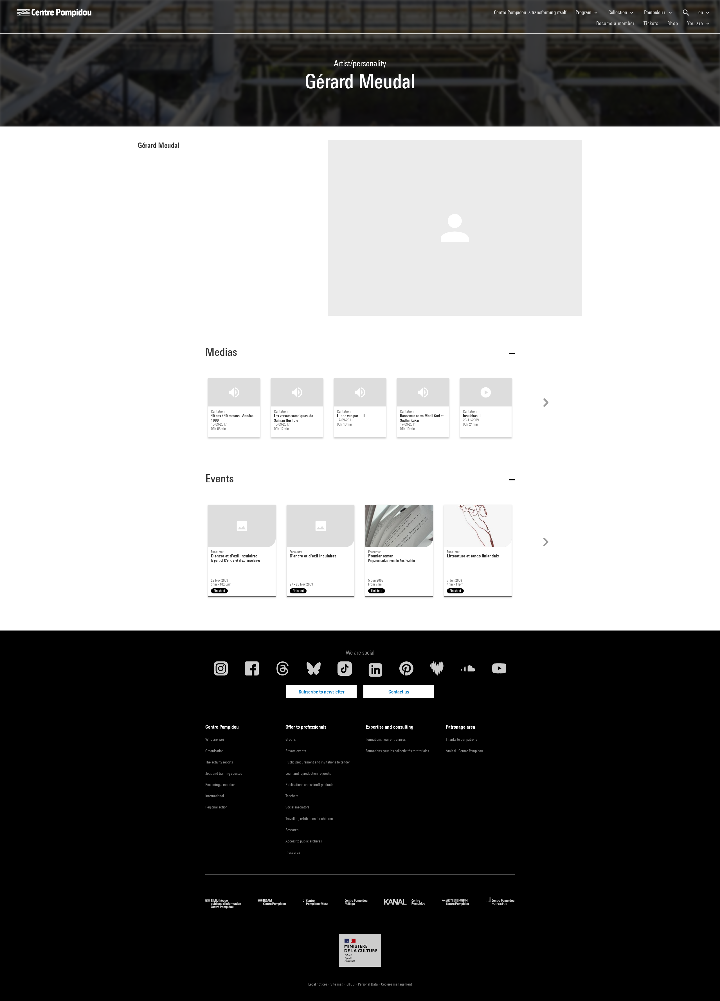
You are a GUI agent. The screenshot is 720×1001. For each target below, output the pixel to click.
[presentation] (545, 402)
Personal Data (368, 984)
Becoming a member (220, 784)
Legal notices (318, 984)
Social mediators (297, 807)
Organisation (214, 751)
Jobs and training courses (223, 773)
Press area (292, 852)
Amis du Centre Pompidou (464, 751)
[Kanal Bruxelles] (408, 907)
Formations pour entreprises (386, 739)
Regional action (216, 807)
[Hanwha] (500, 907)
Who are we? (214, 739)
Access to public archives (303, 841)
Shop (675, 23)
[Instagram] (220, 669)
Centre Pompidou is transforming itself (532, 12)
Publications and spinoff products (309, 784)
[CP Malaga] (360, 907)
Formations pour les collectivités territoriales (397, 751)
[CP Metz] (319, 907)
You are (696, 23)
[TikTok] (344, 669)
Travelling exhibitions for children (309, 818)
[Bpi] (227, 907)
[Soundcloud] (468, 669)
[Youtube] (499, 669)
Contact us (398, 692)
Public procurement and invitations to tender (317, 762)
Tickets (651, 23)
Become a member (617, 23)
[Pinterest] (406, 669)
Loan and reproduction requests (308, 773)
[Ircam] (276, 907)
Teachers (291, 796)
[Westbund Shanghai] (459, 907)
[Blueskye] (313, 669)
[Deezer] (437, 669)
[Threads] (282, 669)
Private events (295, 751)
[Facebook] (251, 669)
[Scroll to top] (706, 987)
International (214, 796)
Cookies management (396, 984)
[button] (360, 353)
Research (292, 830)
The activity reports (219, 762)
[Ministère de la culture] (360, 950)
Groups (290, 739)
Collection (618, 12)
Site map (337, 984)
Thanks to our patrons (461, 739)
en (701, 12)
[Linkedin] (375, 669)
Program (584, 12)
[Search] (686, 12)
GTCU (351, 984)
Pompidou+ (655, 12)
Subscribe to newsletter (322, 692)
